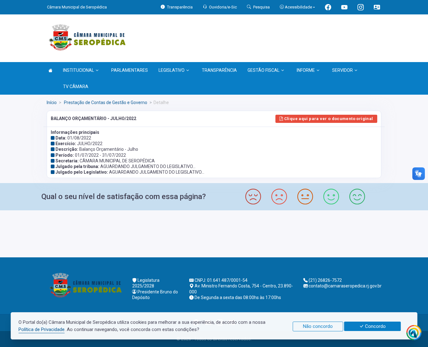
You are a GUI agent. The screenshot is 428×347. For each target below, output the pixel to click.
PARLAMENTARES (129, 70)
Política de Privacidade (41, 329)
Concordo (375, 326)
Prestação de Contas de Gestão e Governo (105, 102)
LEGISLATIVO (172, 70)
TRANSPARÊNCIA (219, 70)
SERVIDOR (342, 70)
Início (52, 102)
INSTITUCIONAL (78, 70)
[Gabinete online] (377, 8)
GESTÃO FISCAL (263, 70)
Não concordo (318, 326)
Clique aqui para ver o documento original (328, 118)
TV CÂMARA (75, 86)
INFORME (306, 70)
